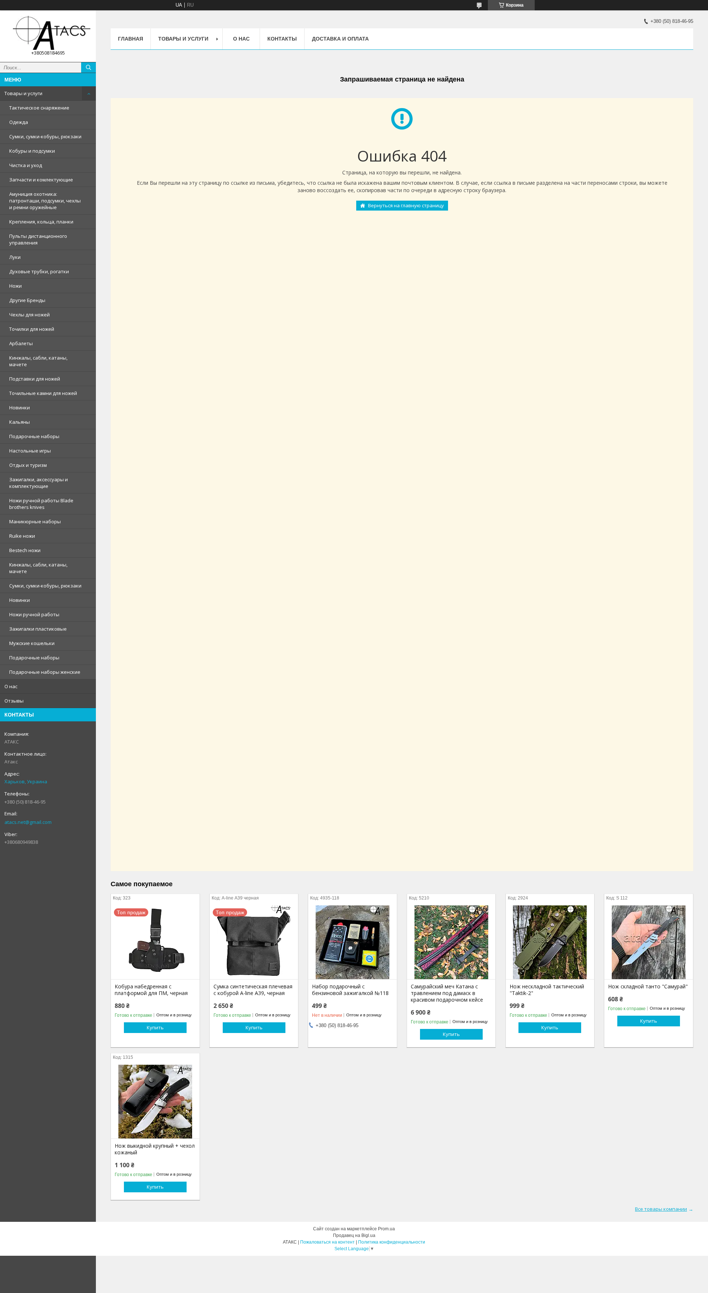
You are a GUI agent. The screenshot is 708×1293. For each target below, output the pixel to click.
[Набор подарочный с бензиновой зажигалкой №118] (352, 942)
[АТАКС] (48, 33)
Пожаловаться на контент (327, 1242)
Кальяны (19, 422)
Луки (15, 257)
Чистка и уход (25, 165)
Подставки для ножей (34, 378)
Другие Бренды (27, 300)
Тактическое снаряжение (39, 107)
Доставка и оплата (340, 39)
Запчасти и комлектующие (41, 179)
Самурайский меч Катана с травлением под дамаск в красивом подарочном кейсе (447, 993)
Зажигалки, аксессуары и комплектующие (38, 482)
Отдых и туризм (28, 465)
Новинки (19, 407)
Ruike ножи (22, 536)
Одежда (18, 122)
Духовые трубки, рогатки (39, 271)
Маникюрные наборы (35, 521)
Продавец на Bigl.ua (354, 1235)
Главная (130, 39)
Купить (155, 1027)
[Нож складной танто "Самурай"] (648, 942)
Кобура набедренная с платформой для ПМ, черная (151, 989)
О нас (10, 686)
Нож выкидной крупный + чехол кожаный (155, 1149)
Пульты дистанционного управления (38, 239)
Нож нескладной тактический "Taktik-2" (547, 989)
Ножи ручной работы (34, 614)
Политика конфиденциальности (391, 1242)
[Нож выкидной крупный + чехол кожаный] (155, 1101)
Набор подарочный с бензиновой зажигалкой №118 (350, 989)
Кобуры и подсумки (32, 151)
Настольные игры (30, 450)
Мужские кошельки (32, 643)
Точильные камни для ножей (43, 393)
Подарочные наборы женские (44, 672)
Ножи (15, 285)
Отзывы (14, 700)
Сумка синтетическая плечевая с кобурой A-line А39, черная (253, 989)
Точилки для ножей (31, 329)
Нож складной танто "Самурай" (648, 986)
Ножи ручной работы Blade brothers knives (41, 503)
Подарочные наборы (34, 436)
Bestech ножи (25, 550)
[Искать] (88, 67)
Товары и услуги (23, 93)
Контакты (282, 39)
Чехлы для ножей (29, 314)
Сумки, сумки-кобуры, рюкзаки (45, 136)
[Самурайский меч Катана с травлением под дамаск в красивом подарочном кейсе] (451, 942)
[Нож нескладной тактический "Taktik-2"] (550, 942)
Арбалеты (21, 343)
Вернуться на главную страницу (406, 205)
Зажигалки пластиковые (38, 628)
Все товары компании (661, 1209)
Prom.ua (386, 1228)
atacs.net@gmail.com (28, 822)
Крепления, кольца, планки (41, 221)
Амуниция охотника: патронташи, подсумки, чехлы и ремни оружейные (45, 201)
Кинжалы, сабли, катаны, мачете (38, 361)
